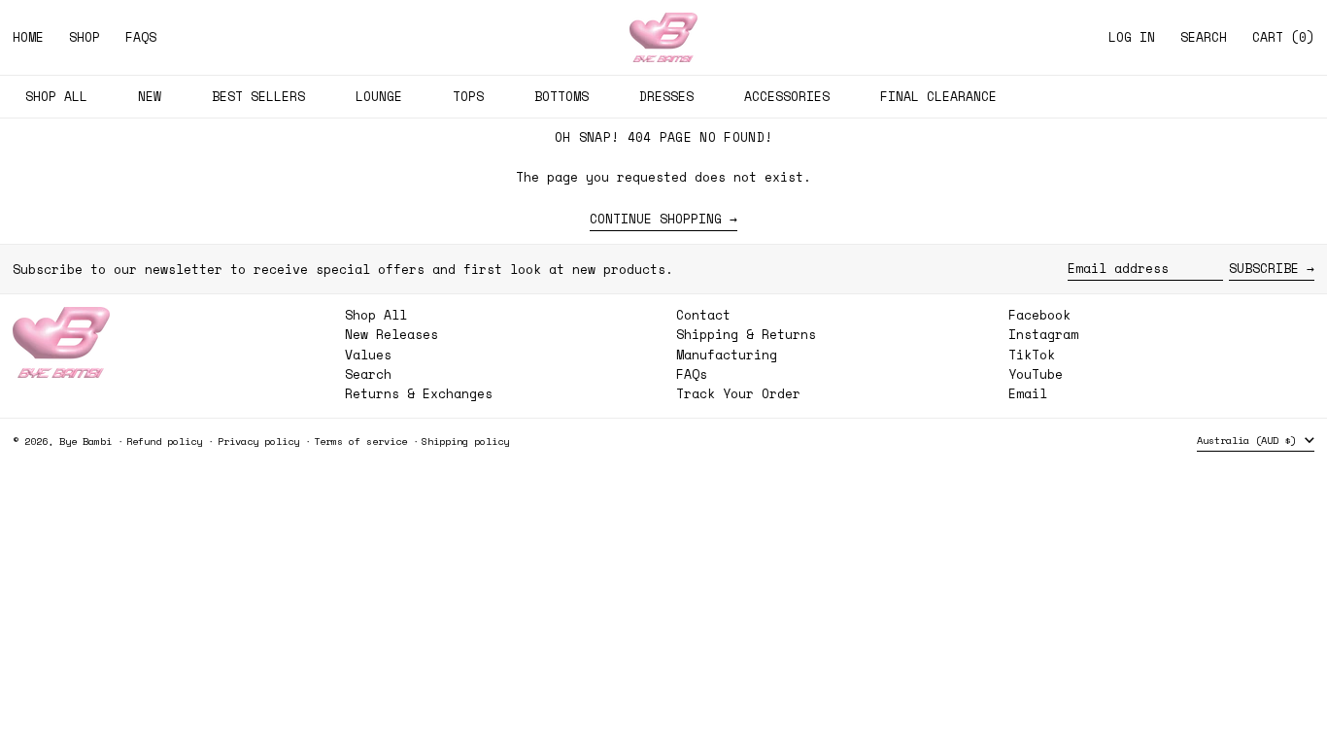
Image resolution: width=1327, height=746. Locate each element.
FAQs (691, 374)
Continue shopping (656, 219)
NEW (149, 96)
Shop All (376, 314)
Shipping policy (465, 441)
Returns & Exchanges (419, 393)
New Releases (391, 334)
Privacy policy (258, 441)
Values (368, 354)
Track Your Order (738, 393)
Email (1027, 394)
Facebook (1039, 315)
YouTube (1035, 374)
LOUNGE (379, 96)
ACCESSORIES (787, 96)
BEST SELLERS (258, 96)
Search (368, 374)
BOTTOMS (561, 96)
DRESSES (666, 96)
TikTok (1031, 355)
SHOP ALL (56, 96)
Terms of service (360, 441)
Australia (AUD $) (1249, 440)
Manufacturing (726, 354)
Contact (703, 314)
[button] (1203, 37)
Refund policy (164, 441)
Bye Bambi (85, 441)
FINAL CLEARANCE (938, 96)
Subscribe (1264, 268)
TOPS (468, 96)
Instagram (1043, 334)
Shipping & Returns (746, 334)
